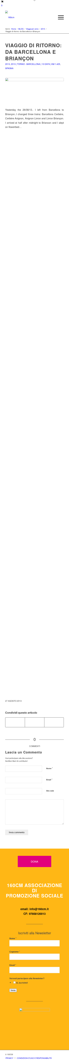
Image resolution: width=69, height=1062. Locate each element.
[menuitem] (59, 17)
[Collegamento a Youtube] (54, 722)
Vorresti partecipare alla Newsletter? (26, 978)
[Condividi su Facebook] (15, 722)
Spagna (9, 68)
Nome (49, 768)
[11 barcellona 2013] (34, 91)
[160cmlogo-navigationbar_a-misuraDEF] (28, 17)
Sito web (50, 790)
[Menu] (59, 17)
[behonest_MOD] (34, 1025)
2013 (7, 64)
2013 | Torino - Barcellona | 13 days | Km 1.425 (35, 64)
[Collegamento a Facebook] (51, 1054)
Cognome (14, 951)
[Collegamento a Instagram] (34, 722)
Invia (13, 990)
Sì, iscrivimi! (22, 982)
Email (49, 779)
